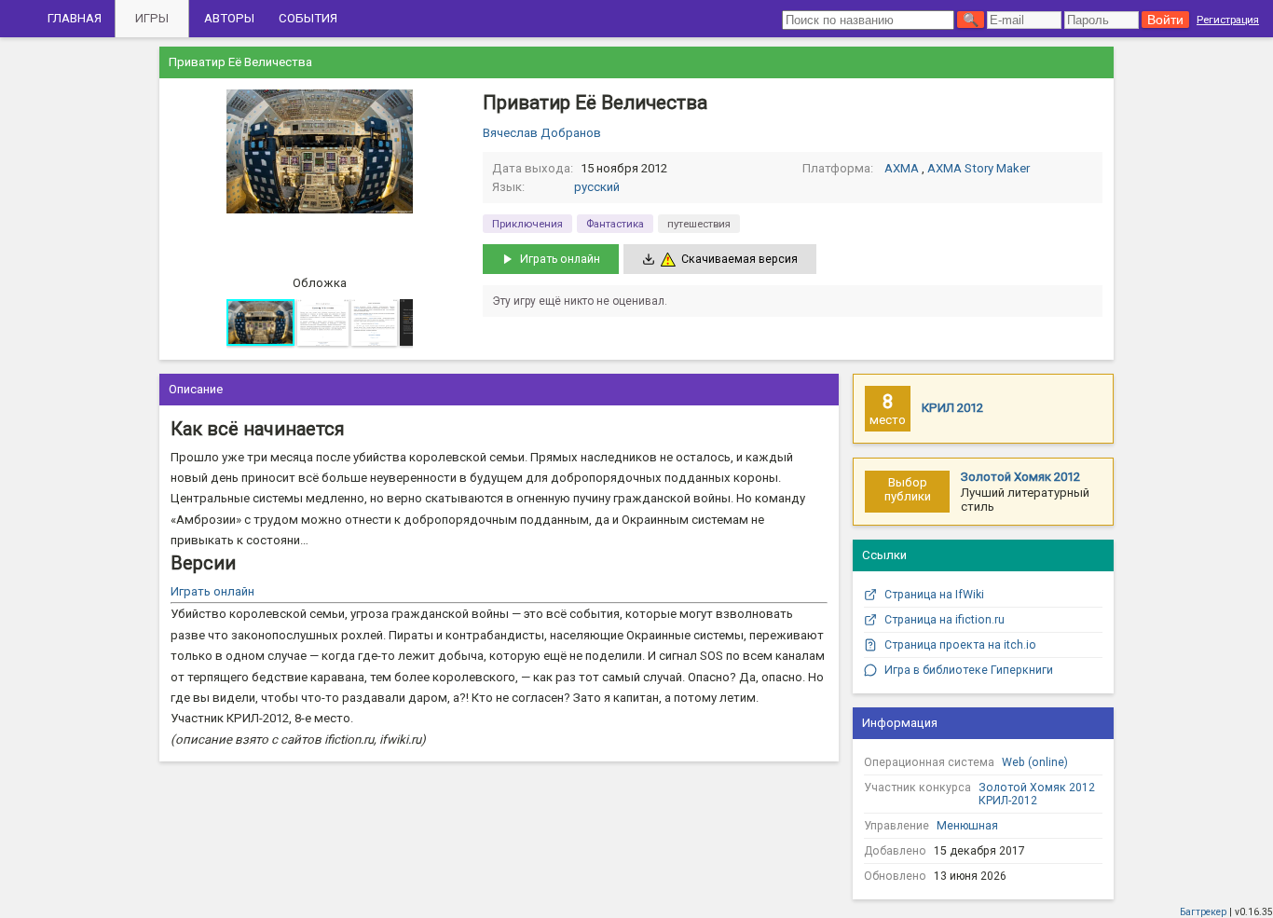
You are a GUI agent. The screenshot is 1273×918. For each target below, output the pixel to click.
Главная (75, 18)
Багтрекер (1203, 912)
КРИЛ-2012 (1008, 800)
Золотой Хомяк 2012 (1020, 477)
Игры (152, 18)
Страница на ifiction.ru (944, 619)
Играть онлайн (560, 259)
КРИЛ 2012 (952, 408)
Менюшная (967, 825)
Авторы (229, 18)
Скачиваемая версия (739, 259)
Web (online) (1035, 762)
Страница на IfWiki (934, 594)
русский (597, 187)
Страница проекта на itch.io (960, 644)
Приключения (527, 223)
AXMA (901, 168)
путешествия (699, 223)
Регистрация (1228, 19)
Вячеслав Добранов (542, 133)
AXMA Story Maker (978, 168)
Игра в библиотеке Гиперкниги (968, 670)
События (308, 18)
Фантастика (615, 223)
